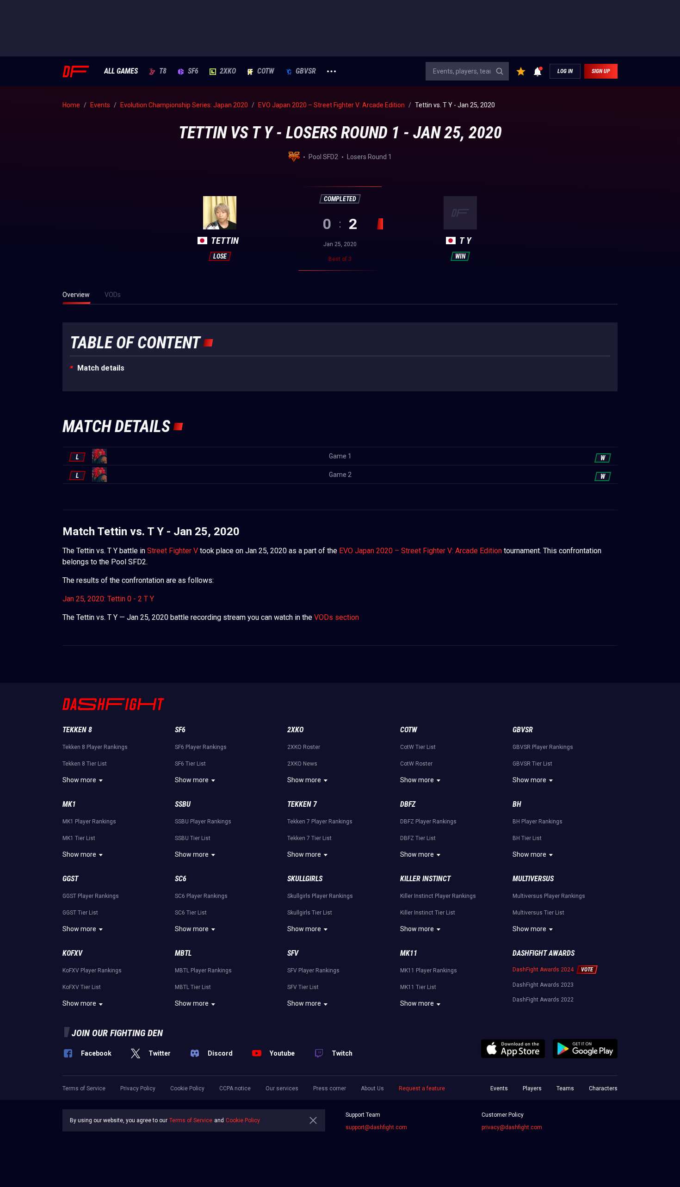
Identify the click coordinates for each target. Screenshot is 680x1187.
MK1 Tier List (78, 838)
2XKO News (302, 763)
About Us (372, 1088)
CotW (265, 71)
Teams (565, 1088)
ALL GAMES (121, 71)
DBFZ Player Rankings (428, 821)
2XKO (228, 71)
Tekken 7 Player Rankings (319, 821)
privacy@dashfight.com (512, 1127)
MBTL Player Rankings (203, 970)
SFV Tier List (303, 987)
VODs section (336, 617)
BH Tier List (527, 838)
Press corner (329, 1088)
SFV (292, 953)
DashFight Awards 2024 (543, 969)
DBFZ (407, 804)
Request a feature (422, 1088)
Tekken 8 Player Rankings (95, 747)
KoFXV (72, 953)
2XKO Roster (303, 747)
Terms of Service (83, 1088)
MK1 (69, 804)
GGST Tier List (80, 912)
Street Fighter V (172, 550)
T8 (163, 71)
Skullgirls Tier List (309, 912)
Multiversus (533, 878)
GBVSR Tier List (532, 763)
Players (532, 1088)
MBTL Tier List (193, 987)
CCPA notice (235, 1088)
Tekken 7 (302, 804)
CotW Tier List (418, 747)
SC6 (180, 878)
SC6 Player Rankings (201, 896)
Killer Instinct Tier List (427, 912)
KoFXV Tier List (81, 987)
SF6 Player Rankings (201, 747)
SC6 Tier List (191, 912)
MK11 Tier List (418, 987)
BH (517, 804)
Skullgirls (304, 878)
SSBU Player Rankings (203, 821)
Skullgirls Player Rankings (320, 896)
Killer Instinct (425, 878)
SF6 (193, 71)
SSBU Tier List (192, 838)
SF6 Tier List (190, 763)
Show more (79, 780)
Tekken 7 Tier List (309, 838)
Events (499, 1088)
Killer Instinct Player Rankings (438, 896)
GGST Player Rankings (90, 896)
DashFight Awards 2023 (543, 985)
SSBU (183, 804)
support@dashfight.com (376, 1127)
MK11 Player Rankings (428, 970)
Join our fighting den (117, 1033)
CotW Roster (416, 763)
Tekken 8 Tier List (84, 763)
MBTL (183, 953)
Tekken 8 (77, 729)
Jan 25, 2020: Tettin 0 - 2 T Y (108, 598)
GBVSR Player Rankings (543, 747)
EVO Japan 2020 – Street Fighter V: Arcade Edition (420, 550)
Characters (603, 1088)
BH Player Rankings (538, 821)
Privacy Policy (137, 1088)
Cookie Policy (187, 1088)
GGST (70, 878)
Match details (100, 368)
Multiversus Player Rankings (549, 896)
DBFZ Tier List (418, 838)
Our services (282, 1088)
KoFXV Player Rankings (92, 970)
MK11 (408, 953)
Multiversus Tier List (538, 912)
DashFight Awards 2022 (543, 999)
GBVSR (306, 71)
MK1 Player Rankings (89, 821)
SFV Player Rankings (313, 970)
